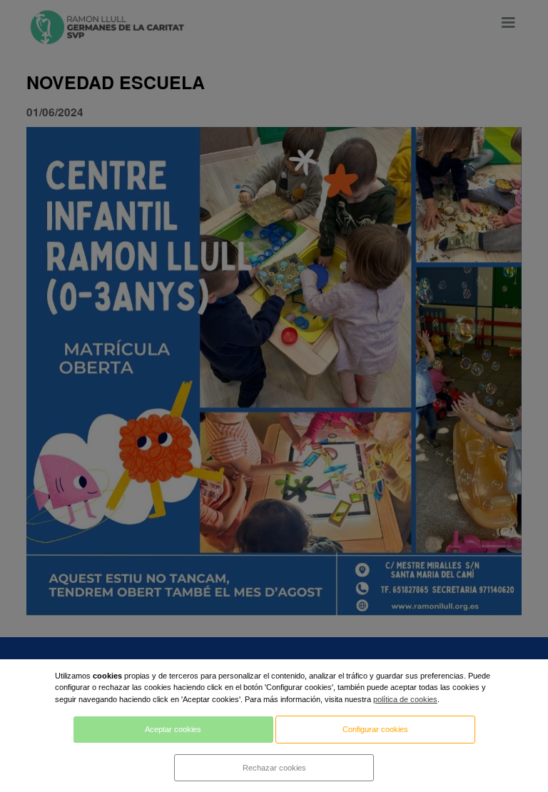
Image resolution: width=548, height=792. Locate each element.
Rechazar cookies (274, 767)
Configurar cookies (375, 729)
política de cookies (405, 699)
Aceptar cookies (173, 729)
